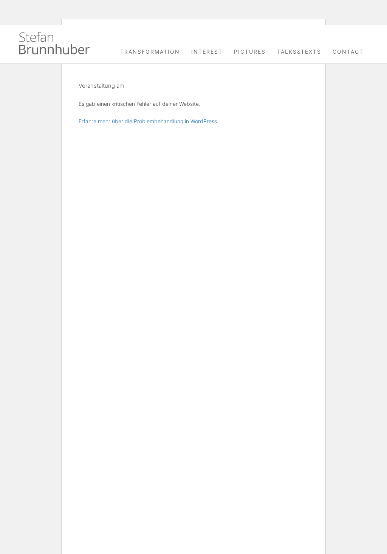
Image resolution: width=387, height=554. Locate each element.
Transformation (150, 51)
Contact (348, 51)
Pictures (250, 51)
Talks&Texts (299, 51)
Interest (207, 51)
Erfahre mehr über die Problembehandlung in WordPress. (148, 121)
